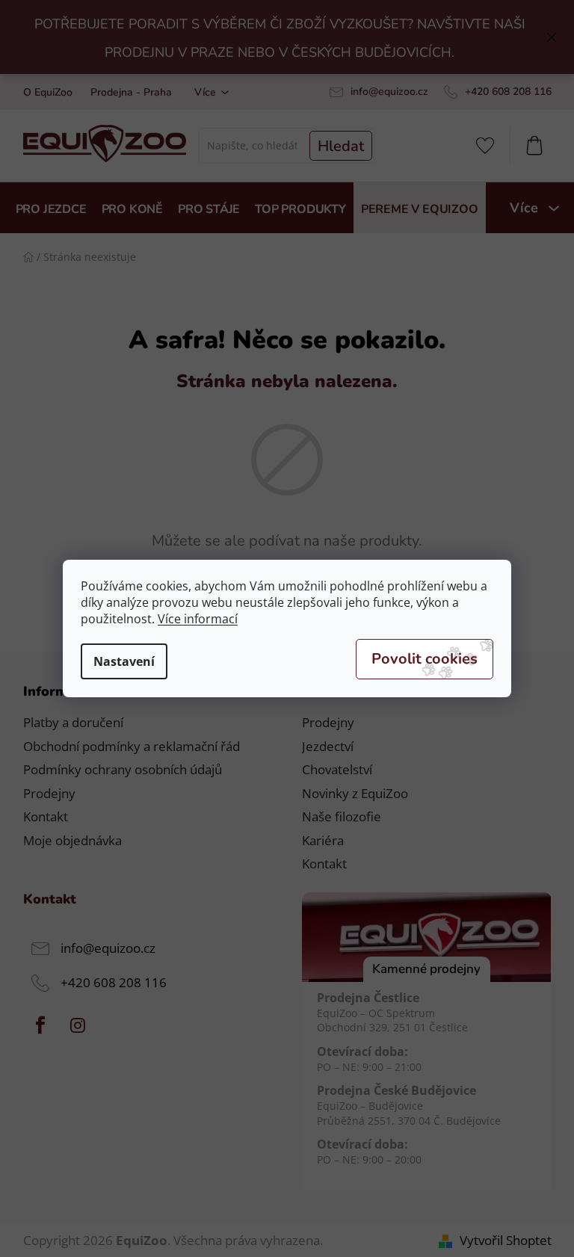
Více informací (198, 619)
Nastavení (124, 661)
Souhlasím (424, 659)
